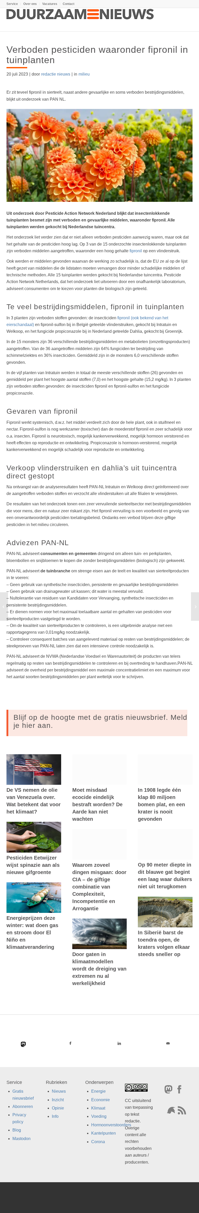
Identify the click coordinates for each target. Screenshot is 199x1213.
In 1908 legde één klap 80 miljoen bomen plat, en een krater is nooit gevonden (161, 804)
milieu (84, 74)
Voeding (98, 1116)
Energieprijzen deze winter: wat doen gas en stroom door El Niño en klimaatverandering (32, 932)
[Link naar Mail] (168, 1043)
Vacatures (49, 4)
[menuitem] (13, 4)
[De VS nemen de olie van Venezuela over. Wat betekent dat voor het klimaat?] (33, 769)
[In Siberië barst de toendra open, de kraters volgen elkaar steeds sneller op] (165, 912)
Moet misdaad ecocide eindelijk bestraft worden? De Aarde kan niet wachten (97, 804)
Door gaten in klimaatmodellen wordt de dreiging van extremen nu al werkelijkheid (99, 968)
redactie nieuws (55, 74)
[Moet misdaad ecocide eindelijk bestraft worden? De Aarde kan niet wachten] (99, 769)
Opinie (58, 1108)
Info (55, 1116)
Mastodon (21, 1138)
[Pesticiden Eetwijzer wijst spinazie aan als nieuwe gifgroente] (33, 837)
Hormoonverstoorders (111, 1125)
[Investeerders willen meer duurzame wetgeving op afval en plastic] (4, 606)
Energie (98, 1091)
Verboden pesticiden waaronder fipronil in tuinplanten (97, 54)
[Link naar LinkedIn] (119, 1043)
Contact (68, 4)
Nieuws (59, 1091)
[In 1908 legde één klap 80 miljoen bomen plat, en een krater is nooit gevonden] (165, 769)
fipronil (136, 251)
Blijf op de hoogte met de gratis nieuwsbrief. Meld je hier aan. (100, 721)
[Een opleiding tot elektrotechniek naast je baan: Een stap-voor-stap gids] (195, 606)
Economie (100, 1100)
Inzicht (58, 1100)
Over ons (30, 4)
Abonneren (22, 1106)
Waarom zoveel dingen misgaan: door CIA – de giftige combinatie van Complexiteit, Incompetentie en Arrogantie (99, 886)
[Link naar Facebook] (70, 1043)
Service (12, 4)
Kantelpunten (103, 1133)
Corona (98, 1142)
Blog (16, 1130)
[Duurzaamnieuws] (80, 19)
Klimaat (98, 1108)
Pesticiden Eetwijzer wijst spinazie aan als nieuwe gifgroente (33, 865)
